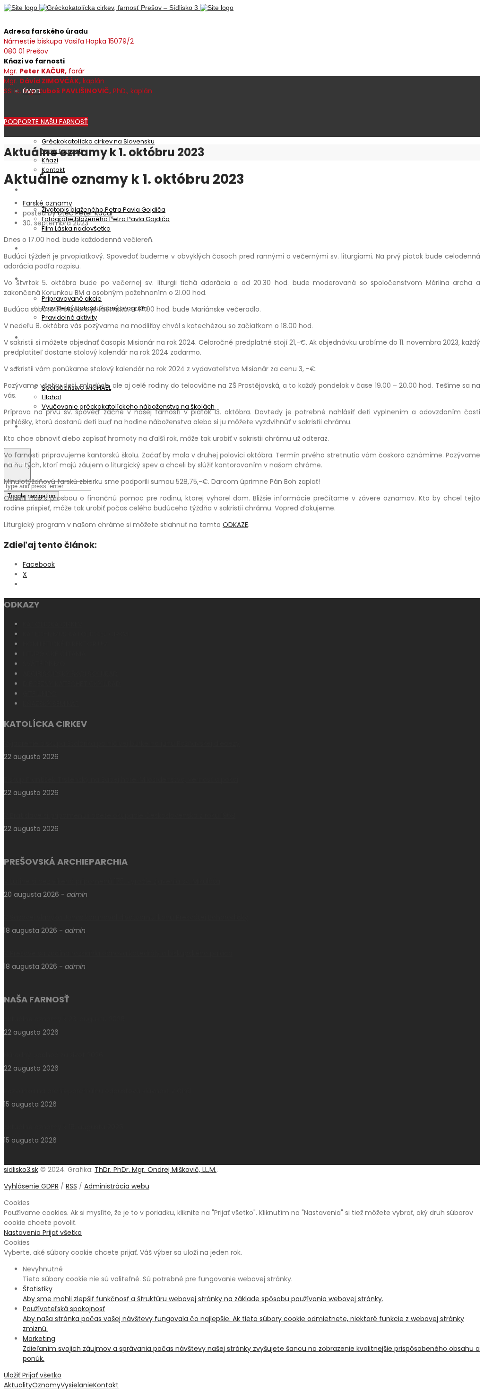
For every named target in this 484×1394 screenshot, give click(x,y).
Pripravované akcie (72, 298)
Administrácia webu (116, 1186)
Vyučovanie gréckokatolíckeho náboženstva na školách (128, 406)
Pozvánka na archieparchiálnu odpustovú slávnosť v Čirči (97, 1091)
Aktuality (35, 248)
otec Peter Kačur (85, 213)
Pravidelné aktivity (69, 317)
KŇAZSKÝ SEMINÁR (51, 703)
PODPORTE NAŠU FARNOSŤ (46, 121)
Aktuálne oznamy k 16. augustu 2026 (63, 1127)
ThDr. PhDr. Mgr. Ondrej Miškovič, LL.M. (155, 1169)
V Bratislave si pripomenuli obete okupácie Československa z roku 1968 (119, 815)
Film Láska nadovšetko (76, 228)
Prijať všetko (62, 1232)
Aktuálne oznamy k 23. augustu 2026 (64, 1019)
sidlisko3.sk (21, 1169)
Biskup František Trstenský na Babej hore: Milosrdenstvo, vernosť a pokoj (121, 779)
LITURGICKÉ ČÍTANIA (54, 654)
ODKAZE (235, 524)
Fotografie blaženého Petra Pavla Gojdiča (106, 218)
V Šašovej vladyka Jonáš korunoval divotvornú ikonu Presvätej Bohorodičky (126, 917)
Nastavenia (23, 1232)
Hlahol (51, 397)
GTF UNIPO (40, 693)
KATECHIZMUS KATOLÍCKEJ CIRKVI (76, 634)
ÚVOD (32, 91)
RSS (71, 1186)
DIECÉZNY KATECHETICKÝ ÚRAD (72, 683)
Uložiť (13, 1375)
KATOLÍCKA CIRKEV (52, 624)
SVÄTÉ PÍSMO (44, 664)
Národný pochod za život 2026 (53, 1055)
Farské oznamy (47, 203)
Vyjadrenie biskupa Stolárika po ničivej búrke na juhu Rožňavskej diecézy (122, 743)
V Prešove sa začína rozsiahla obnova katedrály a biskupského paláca (118, 953)
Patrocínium (41, 189)
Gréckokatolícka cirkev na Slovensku (98, 141)
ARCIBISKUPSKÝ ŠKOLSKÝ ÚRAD (70, 674)
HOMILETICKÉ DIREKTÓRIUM (65, 644)
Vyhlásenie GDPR (31, 1186)
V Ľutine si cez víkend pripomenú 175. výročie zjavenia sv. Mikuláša (112, 881)
